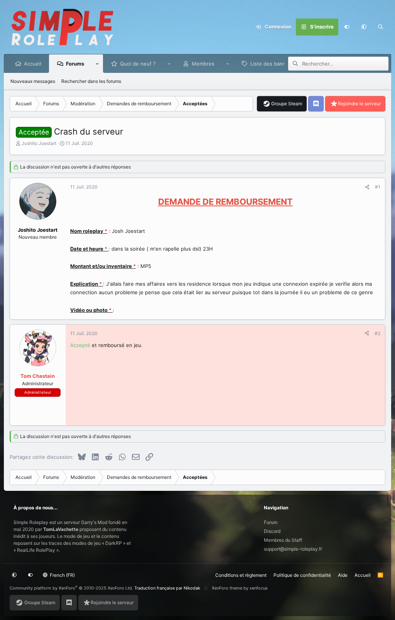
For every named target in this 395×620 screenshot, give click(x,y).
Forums (75, 64)
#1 (377, 187)
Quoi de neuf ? (138, 64)
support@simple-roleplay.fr (293, 549)
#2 (377, 333)
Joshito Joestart (39, 143)
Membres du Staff (283, 540)
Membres (203, 64)
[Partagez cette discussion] (367, 187)
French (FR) (62, 575)
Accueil (32, 64)
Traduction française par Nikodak (167, 588)
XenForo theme (227, 588)
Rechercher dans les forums (91, 81)
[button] (363, 27)
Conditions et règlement (241, 575)
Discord (272, 531)
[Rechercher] (380, 27)
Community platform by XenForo (71, 588)
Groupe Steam (286, 103)
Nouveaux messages (32, 81)
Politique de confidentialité (302, 575)
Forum (270, 522)
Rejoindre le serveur (359, 103)
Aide (343, 575)
